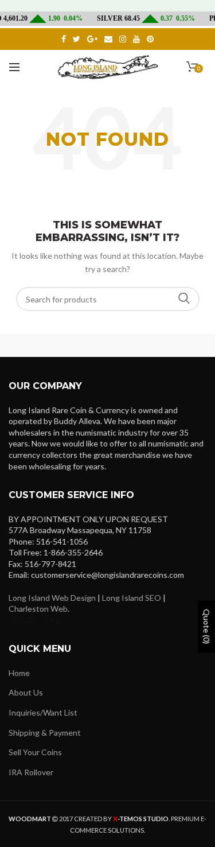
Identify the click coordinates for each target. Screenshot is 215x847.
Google (92, 39)
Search (184, 299)
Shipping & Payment (45, 732)
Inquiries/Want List (43, 712)
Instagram (123, 39)
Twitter (76, 39)
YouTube (136, 39)
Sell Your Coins (35, 752)
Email (108, 39)
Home (19, 673)
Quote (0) (207, 626)
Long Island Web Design (52, 598)
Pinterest (150, 39)
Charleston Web (38, 608)
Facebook (63, 39)
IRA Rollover (31, 772)
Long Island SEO (131, 598)
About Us (26, 692)
